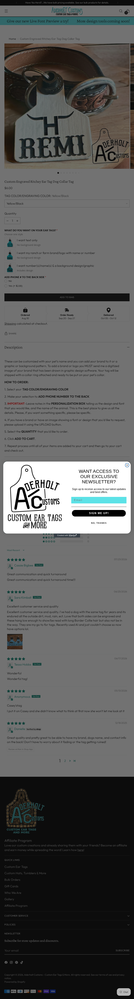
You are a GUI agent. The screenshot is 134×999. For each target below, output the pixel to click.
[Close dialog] (127, 465)
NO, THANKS (99, 523)
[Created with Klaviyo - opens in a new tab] (67, 535)
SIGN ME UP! (99, 513)
